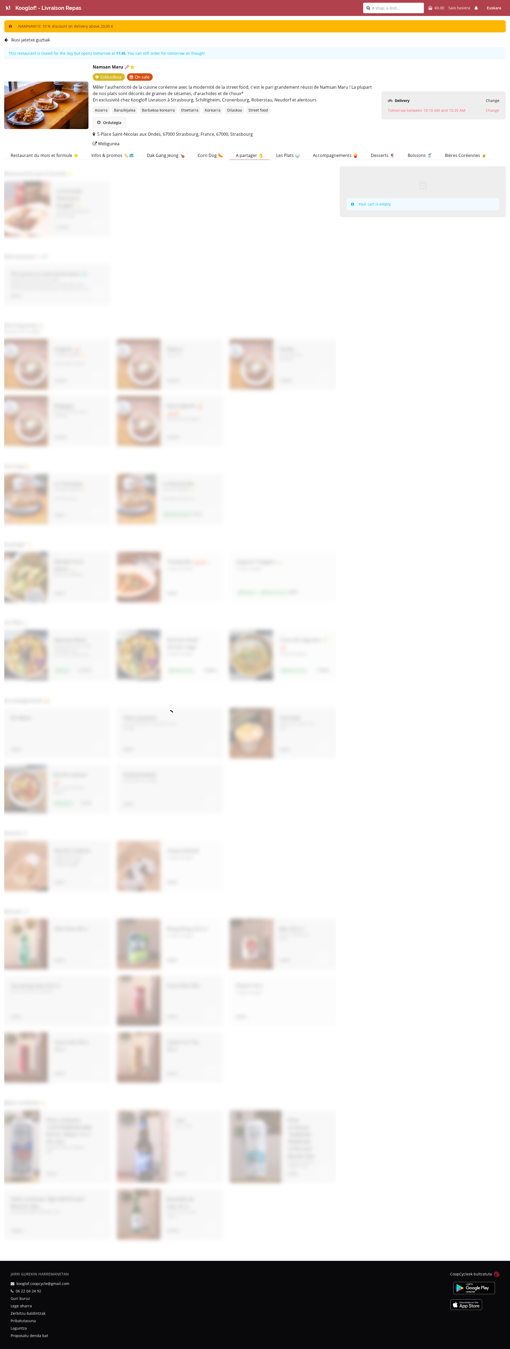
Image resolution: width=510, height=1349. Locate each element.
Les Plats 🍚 (288, 155)
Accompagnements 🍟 (335, 155)
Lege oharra (21, 1305)
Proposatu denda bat (29, 1335)
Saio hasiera (459, 7)
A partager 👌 (250, 155)
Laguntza (19, 1328)
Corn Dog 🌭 (210, 155)
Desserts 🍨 (383, 155)
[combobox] (396, 8)
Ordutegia (111, 122)
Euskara (494, 7)
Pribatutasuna (23, 1320)
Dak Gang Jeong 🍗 (166, 155)
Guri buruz (20, 1298)
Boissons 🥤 (420, 155)
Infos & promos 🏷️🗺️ (112, 155)
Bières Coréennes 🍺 (466, 155)
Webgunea (108, 144)
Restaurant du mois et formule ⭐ (45, 155)
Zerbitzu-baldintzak (28, 1313)
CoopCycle (459, 1274)
